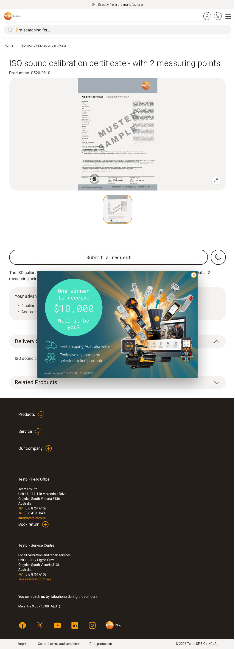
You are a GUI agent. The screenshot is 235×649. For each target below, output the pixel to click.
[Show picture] (117, 209)
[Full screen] (215, 180)
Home (9, 45)
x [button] (194, 274)
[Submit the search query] (9, 30)
